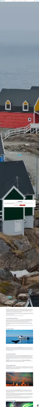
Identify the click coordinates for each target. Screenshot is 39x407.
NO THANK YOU (33, 200)
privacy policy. (13, 203)
